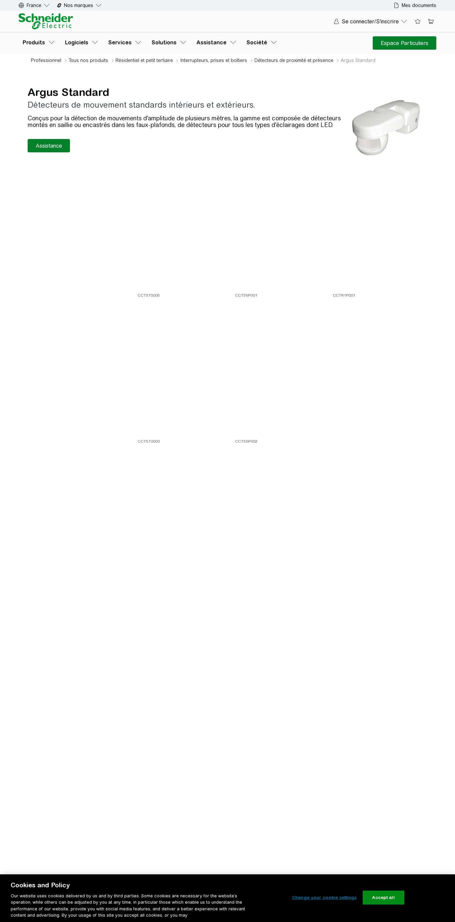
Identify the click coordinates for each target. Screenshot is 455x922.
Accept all (383, 897)
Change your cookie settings (324, 897)
